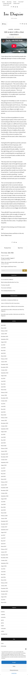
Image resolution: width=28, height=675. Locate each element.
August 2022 (4, 375)
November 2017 (4, 524)
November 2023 (4, 336)
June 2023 (3, 347)
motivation (17, 29)
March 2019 (3, 479)
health (2, 625)
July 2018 (3, 501)
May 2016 (3, 574)
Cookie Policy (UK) (7, 3)
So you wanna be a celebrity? (7, 279)
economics (3, 617)
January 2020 (4, 451)
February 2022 (4, 392)
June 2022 (3, 381)
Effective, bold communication (17, 306)
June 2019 (3, 470)
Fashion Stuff (16, 3)
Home (3, 1)
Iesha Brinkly (3, 300)
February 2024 (4, 330)
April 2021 (3, 412)
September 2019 (4, 462)
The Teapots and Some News (8, 266)
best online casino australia (6, 314)
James (2, 303)
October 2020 (4, 426)
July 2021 (3, 403)
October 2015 (4, 594)
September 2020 (4, 428)
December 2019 (4, 454)
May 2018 (3, 507)
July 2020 (3, 434)
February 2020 (4, 448)
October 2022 (4, 370)
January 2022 (4, 395)
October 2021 (4, 400)
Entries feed (3, 646)
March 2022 (3, 389)
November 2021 (4, 398)
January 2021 (4, 420)
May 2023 (3, 350)
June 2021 (3, 406)
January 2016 (4, 585)
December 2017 (4, 521)
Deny (14, 666)
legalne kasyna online (5, 306)
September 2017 (4, 529)
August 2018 (4, 498)
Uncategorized (4, 634)
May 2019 (3, 473)
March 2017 (3, 546)
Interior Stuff (6, 5)
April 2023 (3, 353)
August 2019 (4, 465)
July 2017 (3, 535)
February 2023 (4, 358)
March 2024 (3, 328)
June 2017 (3, 538)
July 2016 (3, 568)
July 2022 (3, 378)
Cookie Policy (14, 673)
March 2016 (3, 580)
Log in (2, 643)
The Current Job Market (6, 287)
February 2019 (4, 482)
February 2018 (4, 515)
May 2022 (3, 384)
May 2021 (3, 409)
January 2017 (4, 552)
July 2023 (3, 344)
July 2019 (3, 468)
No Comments (18, 37)
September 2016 (4, 563)
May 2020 (3, 440)
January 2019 (4, 484)
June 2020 (3, 437)
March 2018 (3, 512)
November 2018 (4, 490)
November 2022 (4, 367)
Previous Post (7, 247)
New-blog (9, 1)
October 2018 (4, 493)
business (3, 611)
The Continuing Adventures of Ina (8, 290)
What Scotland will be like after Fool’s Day (10, 282)
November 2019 (4, 456)
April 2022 (3, 386)
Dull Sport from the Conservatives (12, 303)
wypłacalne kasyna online (6, 309)
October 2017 (4, 526)
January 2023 (4, 361)
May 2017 (3, 540)
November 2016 (4, 557)
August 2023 (4, 342)
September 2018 (4, 496)
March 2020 (3, 445)
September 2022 (4, 372)
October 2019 (4, 459)
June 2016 (3, 571)
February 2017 (4, 549)
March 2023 (3, 356)
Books (14, 1)
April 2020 (3, 442)
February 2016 (4, 582)
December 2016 (4, 554)
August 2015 (4, 596)
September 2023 (4, 339)
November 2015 (4, 591)
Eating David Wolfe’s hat (13, 300)
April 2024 (3, 325)
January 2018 (4, 518)
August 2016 (4, 566)
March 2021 (3, 414)
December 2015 (4, 588)
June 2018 (3, 504)
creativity (10, 29)
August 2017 (4, 532)
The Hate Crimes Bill (5, 285)
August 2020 (4, 431)
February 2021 (4, 417)
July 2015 (3, 599)
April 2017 (3, 543)
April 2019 (3, 476)
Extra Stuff (20, 1)
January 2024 (4, 333)
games (2, 620)
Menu (4, 24)
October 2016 (4, 560)
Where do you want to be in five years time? (12, 262)
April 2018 (3, 510)
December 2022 (4, 364)
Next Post (20, 247)
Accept (14, 662)
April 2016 (3, 577)
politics (2, 631)
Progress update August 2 (8, 258)
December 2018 (4, 487)
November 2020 (4, 423)
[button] (26, 649)
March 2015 (3, 602)
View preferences (14, 670)
